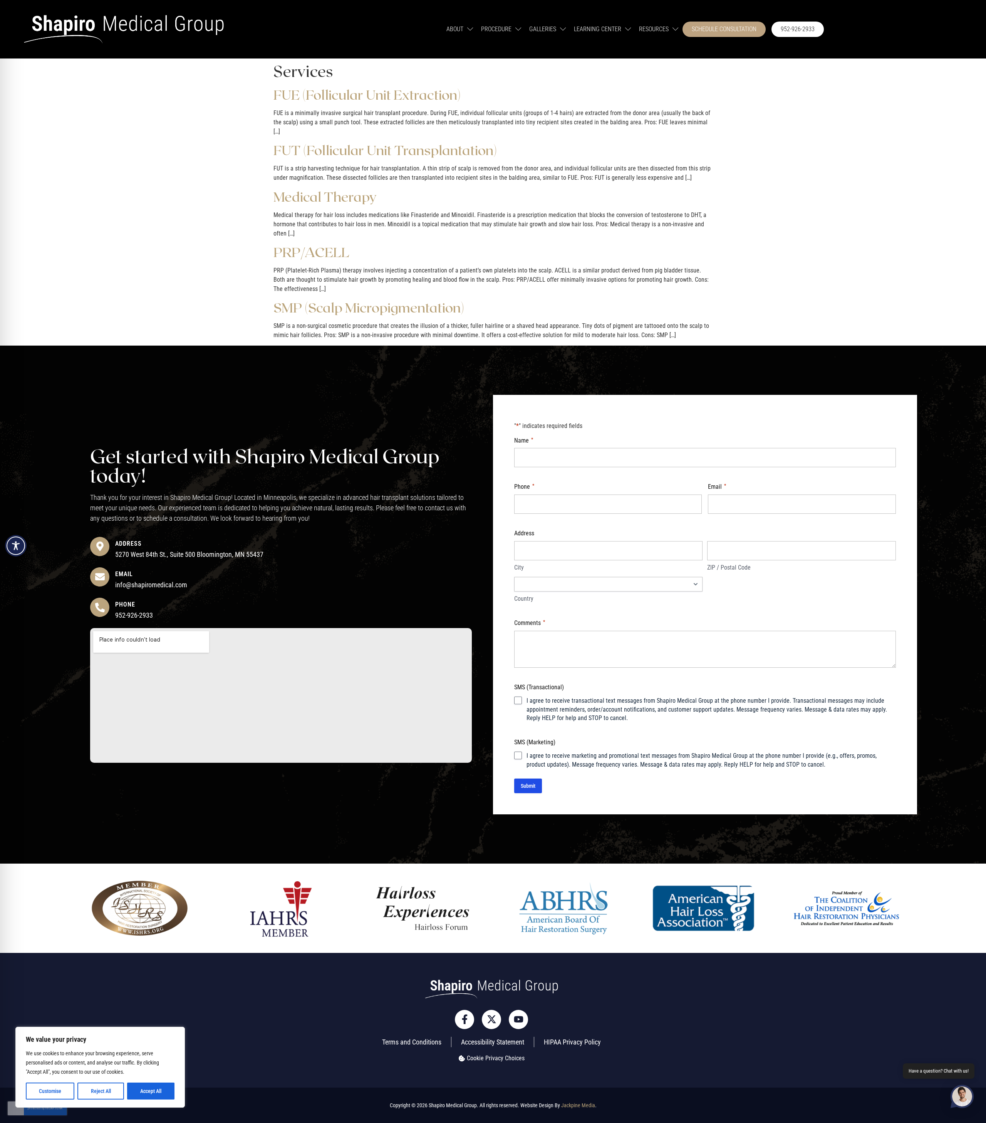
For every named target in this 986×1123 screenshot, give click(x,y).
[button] (962, 1097)
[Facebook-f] (464, 1019)
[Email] (99, 577)
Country (523, 598)
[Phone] (99, 607)
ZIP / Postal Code (729, 567)
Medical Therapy (325, 196)
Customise (50, 1091)
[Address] (99, 546)
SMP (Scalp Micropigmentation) (368, 307)
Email (124, 574)
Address (128, 543)
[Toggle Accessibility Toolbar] (16, 546)
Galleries (542, 29)
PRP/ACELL (311, 252)
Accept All (150, 1091)
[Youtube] (518, 1019)
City (519, 567)
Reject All (101, 1091)
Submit (528, 786)
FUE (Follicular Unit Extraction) (367, 94)
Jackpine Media (578, 1105)
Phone (125, 604)
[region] (100, 1067)
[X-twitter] (491, 1019)
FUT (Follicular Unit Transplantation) (385, 150)
